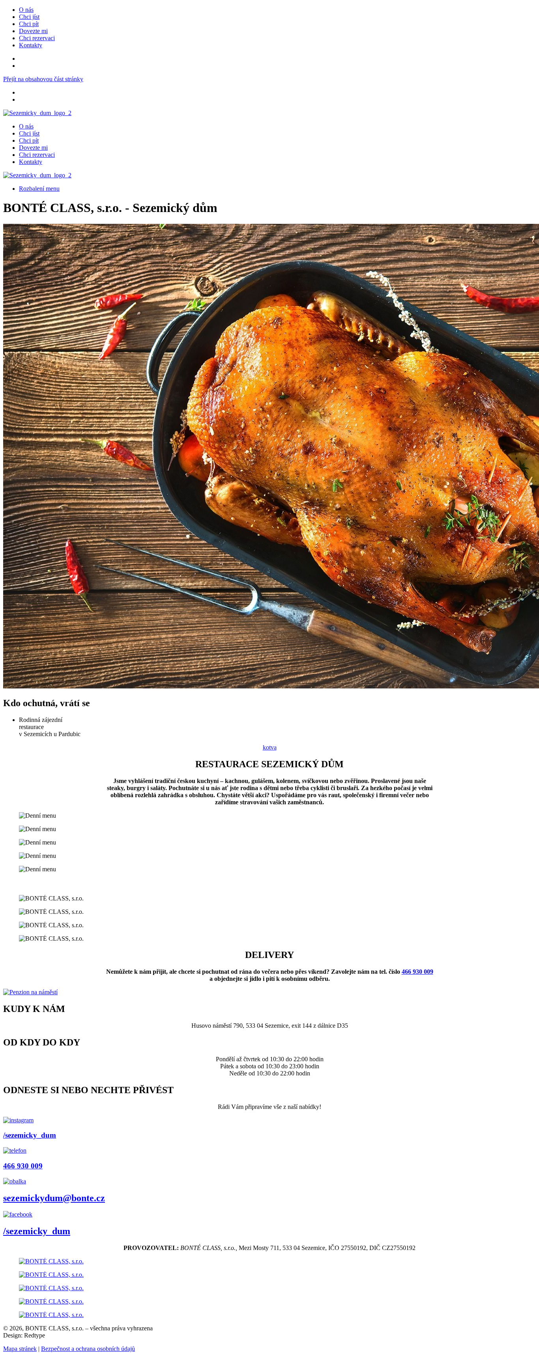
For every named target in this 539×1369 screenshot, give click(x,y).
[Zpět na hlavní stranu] (37, 113)
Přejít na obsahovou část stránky (43, 79)
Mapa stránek (20, 1348)
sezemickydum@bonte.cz (54, 1198)
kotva (270, 747)
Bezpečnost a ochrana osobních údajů (88, 1348)
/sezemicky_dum (29, 1135)
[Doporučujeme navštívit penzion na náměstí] (30, 992)
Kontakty (30, 45)
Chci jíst (29, 16)
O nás (26, 9)
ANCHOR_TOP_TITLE (35, 1362)
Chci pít (29, 23)
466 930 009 (417, 971)
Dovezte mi (33, 31)
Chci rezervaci (37, 38)
